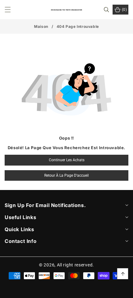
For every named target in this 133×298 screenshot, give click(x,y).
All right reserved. (75, 264)
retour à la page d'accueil (66, 175)
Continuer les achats (66, 160)
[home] (66, 291)
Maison (41, 26)
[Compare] (119, 291)
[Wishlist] (39, 291)
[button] (11, 9)
